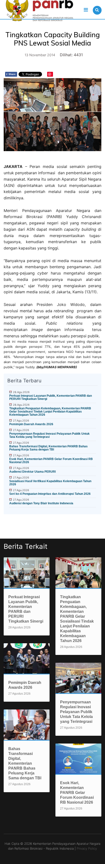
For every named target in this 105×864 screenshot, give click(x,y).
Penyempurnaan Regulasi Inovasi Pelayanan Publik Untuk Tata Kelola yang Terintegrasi (49, 435)
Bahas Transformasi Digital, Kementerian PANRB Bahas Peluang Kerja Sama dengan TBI (48, 448)
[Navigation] (86, 9)
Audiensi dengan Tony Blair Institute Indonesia (41, 503)
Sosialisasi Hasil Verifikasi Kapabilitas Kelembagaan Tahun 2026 (50, 482)
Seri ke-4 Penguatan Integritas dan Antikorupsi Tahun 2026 (50, 494)
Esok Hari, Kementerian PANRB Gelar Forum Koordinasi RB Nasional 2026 (51, 460)
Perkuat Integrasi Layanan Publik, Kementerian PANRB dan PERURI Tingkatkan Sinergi (50, 397)
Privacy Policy (87, 848)
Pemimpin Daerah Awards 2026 (31, 424)
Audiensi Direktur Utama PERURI (32, 471)
